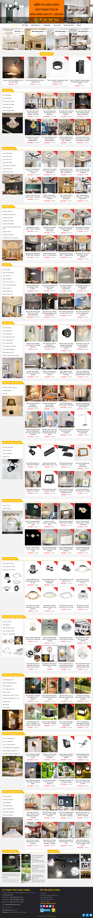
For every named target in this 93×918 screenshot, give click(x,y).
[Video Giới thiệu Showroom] (63, 866)
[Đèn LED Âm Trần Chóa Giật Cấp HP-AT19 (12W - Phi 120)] (83, 569)
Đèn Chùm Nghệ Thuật (8, 110)
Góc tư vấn (57, 25)
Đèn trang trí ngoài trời (13, 675)
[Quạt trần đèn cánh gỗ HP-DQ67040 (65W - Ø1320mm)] (66, 185)
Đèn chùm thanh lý (7, 796)
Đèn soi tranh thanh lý (8, 808)
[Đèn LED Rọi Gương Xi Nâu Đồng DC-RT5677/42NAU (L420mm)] (49, 537)
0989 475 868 (77, 20)
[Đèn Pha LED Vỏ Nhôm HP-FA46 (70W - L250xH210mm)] (83, 453)
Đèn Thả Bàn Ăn (7, 288)
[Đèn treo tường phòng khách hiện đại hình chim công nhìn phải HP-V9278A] (83, 361)
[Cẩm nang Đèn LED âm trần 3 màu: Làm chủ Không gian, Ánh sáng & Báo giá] (25, 868)
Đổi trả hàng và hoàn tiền (47, 899)
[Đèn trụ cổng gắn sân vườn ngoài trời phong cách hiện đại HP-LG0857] (83, 712)
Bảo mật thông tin (45, 901)
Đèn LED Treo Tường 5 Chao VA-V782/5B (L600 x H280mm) (33, 373)
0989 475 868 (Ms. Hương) (17, 899)
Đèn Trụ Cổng (6, 692)
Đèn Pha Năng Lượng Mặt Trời (10, 750)
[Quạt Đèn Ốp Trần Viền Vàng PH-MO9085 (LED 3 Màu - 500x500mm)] (66, 159)
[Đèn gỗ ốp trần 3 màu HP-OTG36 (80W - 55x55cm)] (83, 217)
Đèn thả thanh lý (7, 802)
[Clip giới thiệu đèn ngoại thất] (86, 866)
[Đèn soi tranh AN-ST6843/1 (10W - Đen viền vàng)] (49, 511)
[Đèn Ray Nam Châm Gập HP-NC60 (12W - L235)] (66, 453)
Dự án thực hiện (68, 25)
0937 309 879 (77, 18)
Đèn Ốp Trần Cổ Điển (8, 234)
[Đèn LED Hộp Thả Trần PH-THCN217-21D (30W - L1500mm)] (83, 627)
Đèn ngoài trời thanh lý (8, 812)
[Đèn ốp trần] (12, 250)
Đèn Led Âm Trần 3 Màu (9, 566)
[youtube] (47, 906)
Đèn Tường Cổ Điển (8, 343)
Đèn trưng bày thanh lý (12, 792)
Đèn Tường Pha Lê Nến (9, 337)
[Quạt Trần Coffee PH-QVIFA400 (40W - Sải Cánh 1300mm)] (49, 185)
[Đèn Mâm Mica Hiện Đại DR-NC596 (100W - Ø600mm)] (33, 243)
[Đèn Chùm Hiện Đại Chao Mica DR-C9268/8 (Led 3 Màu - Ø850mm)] (66, 127)
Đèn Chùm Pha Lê (7, 98)
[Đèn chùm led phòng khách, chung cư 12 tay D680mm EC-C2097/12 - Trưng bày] (33, 802)
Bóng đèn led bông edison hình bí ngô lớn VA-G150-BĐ (49, 665)
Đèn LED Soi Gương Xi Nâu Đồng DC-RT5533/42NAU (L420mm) (83, 549)
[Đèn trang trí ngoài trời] (12, 720)
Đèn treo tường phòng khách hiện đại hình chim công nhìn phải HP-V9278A (83, 373)
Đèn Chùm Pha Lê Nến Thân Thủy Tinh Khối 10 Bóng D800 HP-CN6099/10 (82, 112)
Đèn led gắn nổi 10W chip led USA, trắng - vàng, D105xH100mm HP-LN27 (83, 665)
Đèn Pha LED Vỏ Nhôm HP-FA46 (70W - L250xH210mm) (83, 464)
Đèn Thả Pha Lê (7, 275)
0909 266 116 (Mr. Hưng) (16, 902)
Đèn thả (7, 265)
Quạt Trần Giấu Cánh (8, 171)
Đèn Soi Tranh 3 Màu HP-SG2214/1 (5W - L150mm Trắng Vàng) (82, 523)
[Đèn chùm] (12, 123)
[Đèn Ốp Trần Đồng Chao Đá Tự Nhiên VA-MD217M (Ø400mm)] (66, 217)
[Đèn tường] (12, 368)
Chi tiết (32, 245)
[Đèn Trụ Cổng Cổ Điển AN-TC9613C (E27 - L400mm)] (49, 712)
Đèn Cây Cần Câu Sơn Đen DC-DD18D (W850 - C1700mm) (66, 431)
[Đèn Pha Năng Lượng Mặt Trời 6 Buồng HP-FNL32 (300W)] (66, 744)
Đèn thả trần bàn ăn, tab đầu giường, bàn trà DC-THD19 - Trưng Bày (83, 814)
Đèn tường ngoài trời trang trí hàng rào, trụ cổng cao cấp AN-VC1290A (33, 723)
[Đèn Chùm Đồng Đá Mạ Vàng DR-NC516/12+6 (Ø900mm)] (49, 101)
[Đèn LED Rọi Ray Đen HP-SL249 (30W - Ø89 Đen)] (33, 453)
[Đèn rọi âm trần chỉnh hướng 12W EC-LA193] (83, 595)
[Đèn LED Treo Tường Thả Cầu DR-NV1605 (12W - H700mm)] (49, 361)
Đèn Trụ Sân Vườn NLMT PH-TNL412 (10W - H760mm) (49, 782)
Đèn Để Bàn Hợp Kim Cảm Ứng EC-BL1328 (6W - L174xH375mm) (83, 431)
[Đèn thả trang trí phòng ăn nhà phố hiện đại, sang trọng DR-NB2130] (49, 302)
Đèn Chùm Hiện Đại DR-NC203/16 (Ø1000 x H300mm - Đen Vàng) (33, 112)
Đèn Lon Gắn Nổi (7, 621)
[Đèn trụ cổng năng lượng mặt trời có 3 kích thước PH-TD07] (83, 770)
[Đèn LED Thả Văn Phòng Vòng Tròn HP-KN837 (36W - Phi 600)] (49, 627)
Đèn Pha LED (6, 456)
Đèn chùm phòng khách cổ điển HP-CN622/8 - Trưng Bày (66, 841)
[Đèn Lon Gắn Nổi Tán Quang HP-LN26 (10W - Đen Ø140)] (57, 67)
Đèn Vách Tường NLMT (9, 738)
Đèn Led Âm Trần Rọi (8, 563)
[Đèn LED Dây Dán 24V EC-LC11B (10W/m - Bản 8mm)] (66, 627)
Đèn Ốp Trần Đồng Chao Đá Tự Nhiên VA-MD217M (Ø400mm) (66, 229)
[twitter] (50, 906)
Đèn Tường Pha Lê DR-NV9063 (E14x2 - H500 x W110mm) (66, 373)
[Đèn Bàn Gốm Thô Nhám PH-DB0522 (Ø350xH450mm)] (33, 393)
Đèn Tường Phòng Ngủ (8, 349)
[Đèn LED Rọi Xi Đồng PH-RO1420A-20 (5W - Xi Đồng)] (83, 479)
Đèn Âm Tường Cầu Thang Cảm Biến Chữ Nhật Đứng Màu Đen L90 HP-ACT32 (79, 81)
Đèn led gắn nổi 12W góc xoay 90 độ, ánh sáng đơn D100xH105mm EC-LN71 (66, 665)
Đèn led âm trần (10, 559)
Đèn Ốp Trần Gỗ (7, 231)
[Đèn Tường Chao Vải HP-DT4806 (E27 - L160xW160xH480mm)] (49, 334)
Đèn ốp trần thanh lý (8, 799)
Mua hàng (33, 245)
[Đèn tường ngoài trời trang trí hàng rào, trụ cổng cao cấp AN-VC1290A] (33, 712)
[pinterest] (53, 906)
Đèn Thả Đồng (6, 269)
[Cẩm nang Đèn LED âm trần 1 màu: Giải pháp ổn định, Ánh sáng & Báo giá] (25, 878)
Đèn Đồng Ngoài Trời (8, 679)
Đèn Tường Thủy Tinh (8, 352)
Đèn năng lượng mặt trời (13, 734)
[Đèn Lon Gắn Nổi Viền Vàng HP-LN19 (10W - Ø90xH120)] (33, 627)
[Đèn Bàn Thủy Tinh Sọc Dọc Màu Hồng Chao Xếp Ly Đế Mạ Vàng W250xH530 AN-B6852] (49, 419)
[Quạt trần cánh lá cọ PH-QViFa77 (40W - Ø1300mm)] (33, 185)
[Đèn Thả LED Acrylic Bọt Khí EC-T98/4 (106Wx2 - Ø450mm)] (49, 275)
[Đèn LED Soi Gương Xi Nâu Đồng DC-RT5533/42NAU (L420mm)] (83, 537)
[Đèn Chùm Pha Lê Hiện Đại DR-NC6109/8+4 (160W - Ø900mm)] (66, 101)
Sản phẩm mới (46, 54)
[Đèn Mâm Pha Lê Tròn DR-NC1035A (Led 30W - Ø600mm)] (83, 243)
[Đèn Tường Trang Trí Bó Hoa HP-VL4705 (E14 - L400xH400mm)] (83, 334)
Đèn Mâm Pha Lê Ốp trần (9, 214)
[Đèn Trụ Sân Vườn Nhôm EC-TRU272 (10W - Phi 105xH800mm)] (66, 712)
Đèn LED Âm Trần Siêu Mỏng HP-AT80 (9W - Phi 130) (49, 607)
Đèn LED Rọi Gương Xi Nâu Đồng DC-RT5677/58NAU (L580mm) (66, 549)
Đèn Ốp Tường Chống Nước (10, 683)
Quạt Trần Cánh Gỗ (7, 153)
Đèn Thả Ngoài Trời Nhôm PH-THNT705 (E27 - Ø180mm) (33, 697)
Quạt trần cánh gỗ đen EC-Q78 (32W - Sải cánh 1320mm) (33, 170)
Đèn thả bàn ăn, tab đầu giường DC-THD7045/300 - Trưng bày (49, 814)
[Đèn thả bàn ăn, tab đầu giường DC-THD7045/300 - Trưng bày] (49, 802)
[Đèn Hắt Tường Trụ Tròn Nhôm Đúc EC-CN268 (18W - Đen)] (66, 686)
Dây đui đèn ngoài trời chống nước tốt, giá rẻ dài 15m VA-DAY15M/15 (32, 665)
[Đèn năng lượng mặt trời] (12, 766)
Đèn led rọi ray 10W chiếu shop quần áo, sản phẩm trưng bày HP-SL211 (66, 491)
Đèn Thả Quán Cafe (8, 294)
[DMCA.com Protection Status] (52, 910)
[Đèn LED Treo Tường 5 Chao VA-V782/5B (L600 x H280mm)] (33, 361)
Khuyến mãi (47, 25)
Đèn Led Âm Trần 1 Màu (9, 569)
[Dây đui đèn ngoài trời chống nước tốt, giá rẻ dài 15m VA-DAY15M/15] (33, 654)
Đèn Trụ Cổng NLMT (8, 741)
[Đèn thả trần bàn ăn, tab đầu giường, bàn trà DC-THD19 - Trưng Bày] (83, 802)
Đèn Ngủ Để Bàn (7, 390)
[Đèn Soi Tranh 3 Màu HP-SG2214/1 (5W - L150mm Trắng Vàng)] (83, 511)
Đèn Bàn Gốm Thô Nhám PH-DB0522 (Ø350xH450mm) (32, 405)
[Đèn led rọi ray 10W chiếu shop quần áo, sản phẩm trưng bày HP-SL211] (66, 479)
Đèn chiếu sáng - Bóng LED (13, 617)
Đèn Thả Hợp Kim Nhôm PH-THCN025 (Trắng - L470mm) (32, 287)
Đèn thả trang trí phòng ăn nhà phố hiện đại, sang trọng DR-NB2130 (50, 313)
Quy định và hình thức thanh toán (49, 895)
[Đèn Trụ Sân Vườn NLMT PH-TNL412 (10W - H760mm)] (49, 770)
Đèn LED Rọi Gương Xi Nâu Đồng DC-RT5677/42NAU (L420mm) (50, 549)
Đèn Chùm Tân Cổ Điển (8, 104)
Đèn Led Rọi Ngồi (7, 453)
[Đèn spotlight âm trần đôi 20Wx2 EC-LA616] (66, 569)
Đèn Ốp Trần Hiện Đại (8, 223)
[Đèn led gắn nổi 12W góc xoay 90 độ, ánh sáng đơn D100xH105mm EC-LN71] (66, 654)
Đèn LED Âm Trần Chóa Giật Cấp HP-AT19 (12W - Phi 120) (83, 581)
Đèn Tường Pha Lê (7, 334)
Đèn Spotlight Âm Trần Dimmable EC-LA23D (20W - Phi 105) (33, 581)
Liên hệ (79, 25)
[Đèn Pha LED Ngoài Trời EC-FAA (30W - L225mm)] (49, 479)
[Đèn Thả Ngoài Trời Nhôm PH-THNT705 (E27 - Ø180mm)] (33, 686)
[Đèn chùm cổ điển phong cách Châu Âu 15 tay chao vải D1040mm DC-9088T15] (83, 127)
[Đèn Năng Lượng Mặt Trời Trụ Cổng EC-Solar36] (66, 770)
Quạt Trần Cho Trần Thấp (9, 165)
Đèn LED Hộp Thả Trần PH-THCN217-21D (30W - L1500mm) (83, 639)
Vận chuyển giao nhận (46, 897)
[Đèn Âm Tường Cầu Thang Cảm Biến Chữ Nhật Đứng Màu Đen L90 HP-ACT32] (79, 67)
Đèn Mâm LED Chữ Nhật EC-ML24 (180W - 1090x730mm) (49, 229)
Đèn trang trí (35, 25)
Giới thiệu (25, 25)
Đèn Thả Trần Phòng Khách (9, 285)
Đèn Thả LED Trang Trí (8, 282)
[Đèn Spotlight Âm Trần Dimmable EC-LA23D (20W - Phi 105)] (33, 569)
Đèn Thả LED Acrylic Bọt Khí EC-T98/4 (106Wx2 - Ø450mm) (49, 287)
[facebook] (41, 906)
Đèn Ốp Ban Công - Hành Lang (10, 238)
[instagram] (44, 906)
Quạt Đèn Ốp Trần (7, 168)
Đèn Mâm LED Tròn (8, 217)
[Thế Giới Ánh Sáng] (46, 11)
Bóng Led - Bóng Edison (9, 634)
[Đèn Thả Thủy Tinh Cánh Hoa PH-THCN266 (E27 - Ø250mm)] (83, 302)
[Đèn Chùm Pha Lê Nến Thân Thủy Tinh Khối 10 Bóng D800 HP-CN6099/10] (83, 101)
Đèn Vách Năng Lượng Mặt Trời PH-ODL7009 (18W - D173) (33, 755)
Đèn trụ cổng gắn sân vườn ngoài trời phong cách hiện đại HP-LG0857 (83, 723)
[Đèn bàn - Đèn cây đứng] (12, 406)
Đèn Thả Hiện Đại (7, 278)
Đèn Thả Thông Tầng (8, 272)
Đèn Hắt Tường (7, 327)
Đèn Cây (5, 393)
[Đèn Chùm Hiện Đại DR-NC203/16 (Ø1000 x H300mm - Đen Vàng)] (33, 101)
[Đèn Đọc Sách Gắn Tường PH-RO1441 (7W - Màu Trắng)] (13, 67)
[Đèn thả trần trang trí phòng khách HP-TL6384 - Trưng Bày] (33, 830)
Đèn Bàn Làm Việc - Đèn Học (10, 387)
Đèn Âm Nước (6, 707)
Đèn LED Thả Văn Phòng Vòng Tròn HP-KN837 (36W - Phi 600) (49, 639)
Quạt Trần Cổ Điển (7, 162)
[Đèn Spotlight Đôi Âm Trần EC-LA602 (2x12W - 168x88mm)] (49, 569)
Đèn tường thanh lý (7, 805)
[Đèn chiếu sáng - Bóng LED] (12, 646)
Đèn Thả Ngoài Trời (8, 686)
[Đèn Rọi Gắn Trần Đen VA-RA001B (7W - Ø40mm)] (33, 479)
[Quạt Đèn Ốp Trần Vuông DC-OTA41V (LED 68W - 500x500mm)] (49, 159)
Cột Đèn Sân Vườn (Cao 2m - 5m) (11, 698)
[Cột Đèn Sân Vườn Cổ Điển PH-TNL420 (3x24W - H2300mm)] (49, 744)
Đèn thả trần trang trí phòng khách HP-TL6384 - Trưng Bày (33, 841)
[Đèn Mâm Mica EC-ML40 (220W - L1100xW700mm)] (49, 243)
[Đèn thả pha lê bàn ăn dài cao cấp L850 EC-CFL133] (66, 302)
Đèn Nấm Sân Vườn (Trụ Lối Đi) (10, 695)
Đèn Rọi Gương (7, 508)
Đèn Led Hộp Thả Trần (8, 631)
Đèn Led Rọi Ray (7, 450)
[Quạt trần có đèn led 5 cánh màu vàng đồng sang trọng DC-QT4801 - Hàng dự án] (83, 830)
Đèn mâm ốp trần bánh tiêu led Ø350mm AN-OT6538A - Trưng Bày (49, 841)
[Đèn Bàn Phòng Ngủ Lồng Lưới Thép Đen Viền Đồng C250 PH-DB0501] (83, 393)
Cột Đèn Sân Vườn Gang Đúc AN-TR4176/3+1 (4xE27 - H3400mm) (82, 697)
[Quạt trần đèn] (12, 184)
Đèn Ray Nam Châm (8, 447)
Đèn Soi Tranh (6, 505)
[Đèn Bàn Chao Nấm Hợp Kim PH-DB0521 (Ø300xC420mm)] (49, 393)
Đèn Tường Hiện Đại (8, 340)
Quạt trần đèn (9, 148)
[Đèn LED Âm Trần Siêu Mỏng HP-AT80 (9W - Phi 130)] (49, 595)
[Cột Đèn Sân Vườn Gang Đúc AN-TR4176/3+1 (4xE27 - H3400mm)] (83, 686)
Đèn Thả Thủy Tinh (7, 291)
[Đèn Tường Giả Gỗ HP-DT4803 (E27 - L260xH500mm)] (35, 67)
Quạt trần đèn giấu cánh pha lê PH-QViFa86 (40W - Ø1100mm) (83, 170)
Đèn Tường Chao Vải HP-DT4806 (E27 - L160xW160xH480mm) (49, 345)
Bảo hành (43, 893)
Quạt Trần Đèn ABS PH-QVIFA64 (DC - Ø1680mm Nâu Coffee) (83, 197)
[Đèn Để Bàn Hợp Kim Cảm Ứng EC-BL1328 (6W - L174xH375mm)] (83, 419)
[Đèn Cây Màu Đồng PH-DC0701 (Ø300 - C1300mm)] (66, 393)
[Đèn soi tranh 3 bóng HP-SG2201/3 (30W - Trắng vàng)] (33, 537)
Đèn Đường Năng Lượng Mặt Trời (11, 747)
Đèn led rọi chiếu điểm (12, 442)
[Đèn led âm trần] (12, 582)
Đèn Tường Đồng (7, 330)
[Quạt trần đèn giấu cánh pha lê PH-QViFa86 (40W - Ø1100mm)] (83, 159)
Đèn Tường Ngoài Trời (8, 689)
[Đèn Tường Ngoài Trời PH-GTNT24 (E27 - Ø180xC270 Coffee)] (49, 686)
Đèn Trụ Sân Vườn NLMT (9, 744)
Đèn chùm (7, 90)
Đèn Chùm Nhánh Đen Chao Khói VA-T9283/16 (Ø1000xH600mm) (49, 138)
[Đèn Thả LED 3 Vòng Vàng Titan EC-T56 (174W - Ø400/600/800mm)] (33, 302)
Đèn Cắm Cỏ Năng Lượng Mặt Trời (11, 753)
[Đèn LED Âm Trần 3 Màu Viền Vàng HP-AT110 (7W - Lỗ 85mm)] (33, 595)
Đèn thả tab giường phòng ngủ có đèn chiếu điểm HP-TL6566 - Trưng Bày (66, 814)
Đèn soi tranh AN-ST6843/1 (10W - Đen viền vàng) (50, 523)
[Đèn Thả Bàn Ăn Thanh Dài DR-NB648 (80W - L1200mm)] (83, 275)
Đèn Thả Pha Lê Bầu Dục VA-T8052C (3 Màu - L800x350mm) (66, 287)
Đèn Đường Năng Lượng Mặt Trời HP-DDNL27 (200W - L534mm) (82, 755)
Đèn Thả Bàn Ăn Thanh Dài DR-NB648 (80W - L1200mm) (83, 287)
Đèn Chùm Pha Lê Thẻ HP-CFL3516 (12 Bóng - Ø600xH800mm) (33, 138)
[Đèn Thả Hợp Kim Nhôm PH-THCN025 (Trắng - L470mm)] (33, 275)
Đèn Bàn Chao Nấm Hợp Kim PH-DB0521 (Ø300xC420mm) (49, 405)
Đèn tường (8, 323)
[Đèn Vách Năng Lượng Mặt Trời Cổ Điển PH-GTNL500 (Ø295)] (33, 770)
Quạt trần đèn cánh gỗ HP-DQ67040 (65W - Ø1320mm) (66, 197)
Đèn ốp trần (8, 207)
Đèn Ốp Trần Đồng (7, 211)
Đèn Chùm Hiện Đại (7, 107)
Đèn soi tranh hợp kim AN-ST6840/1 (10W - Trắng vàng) (33, 523)
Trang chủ (15, 25)
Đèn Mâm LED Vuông (8, 220)
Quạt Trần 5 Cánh (7, 156)
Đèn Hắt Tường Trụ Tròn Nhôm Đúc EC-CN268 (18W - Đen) (66, 697)
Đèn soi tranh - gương (12, 501)
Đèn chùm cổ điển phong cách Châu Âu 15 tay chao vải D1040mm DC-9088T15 (83, 138)
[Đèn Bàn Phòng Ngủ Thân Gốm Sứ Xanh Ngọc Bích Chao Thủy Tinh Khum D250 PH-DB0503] (33, 419)
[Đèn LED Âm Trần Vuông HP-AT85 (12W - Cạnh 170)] (66, 595)
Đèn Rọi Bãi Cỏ (6, 701)
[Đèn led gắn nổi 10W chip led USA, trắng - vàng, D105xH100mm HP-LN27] (83, 654)
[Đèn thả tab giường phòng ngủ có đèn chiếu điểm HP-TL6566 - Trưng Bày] (66, 802)
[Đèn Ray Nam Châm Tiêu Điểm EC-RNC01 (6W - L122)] (49, 453)
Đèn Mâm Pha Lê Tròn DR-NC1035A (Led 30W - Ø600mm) (83, 255)
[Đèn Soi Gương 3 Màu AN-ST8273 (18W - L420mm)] (66, 511)
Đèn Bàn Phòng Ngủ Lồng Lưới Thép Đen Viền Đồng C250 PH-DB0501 (83, 405)
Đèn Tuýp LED (6, 624)
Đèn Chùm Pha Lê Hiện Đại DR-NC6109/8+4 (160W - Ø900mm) (66, 112)
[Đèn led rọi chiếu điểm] (12, 469)
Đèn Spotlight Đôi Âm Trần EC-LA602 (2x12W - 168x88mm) (49, 581)
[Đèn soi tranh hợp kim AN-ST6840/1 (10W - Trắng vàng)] (33, 511)
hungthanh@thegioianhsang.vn (12, 904)
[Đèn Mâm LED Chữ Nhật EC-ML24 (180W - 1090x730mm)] (49, 217)
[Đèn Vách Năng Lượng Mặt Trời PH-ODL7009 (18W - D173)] (33, 744)
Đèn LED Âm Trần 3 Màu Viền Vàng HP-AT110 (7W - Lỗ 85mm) (33, 607)
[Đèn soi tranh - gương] (12, 522)
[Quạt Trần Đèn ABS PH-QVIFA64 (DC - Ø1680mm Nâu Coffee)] (83, 185)
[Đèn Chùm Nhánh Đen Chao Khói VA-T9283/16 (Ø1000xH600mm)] (49, 127)
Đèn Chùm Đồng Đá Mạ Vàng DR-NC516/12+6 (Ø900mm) (49, 112)
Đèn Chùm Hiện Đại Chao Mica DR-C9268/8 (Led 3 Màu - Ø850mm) (66, 138)
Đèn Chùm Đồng (7, 95)
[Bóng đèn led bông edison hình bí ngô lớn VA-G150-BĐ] (49, 654)
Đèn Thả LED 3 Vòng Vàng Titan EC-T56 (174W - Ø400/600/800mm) (33, 313)
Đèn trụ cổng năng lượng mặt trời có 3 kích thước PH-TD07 (83, 782)
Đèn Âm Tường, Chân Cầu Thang (11, 355)
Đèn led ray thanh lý (8, 815)
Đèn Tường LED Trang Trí (9, 346)
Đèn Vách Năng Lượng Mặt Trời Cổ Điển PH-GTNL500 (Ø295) (33, 782)
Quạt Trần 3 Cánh (7, 159)
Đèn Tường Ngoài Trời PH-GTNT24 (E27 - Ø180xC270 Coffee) (49, 697)
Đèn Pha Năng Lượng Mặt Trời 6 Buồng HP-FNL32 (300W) (66, 755)
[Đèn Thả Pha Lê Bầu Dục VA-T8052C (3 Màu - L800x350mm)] (66, 275)
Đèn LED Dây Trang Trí (8, 627)
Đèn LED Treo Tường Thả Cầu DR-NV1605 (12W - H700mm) (49, 373)
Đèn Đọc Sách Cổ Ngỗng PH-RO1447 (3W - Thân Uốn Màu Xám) (33, 345)
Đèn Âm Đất (6, 704)
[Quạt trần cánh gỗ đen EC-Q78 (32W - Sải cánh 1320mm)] (33, 159)
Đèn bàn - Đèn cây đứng (12, 383)
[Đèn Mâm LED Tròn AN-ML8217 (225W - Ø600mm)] (33, 217)
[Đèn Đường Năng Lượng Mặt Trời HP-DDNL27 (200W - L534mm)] (83, 744)
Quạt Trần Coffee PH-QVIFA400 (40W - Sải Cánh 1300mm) (50, 197)
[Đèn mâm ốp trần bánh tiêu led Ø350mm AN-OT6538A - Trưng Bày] (49, 830)
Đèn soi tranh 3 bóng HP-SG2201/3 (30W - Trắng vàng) (33, 549)
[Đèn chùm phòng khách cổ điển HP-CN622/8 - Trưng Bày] (66, 830)
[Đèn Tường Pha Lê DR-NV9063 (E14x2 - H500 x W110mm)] (66, 361)
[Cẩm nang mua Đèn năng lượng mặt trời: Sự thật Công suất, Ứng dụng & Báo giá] (11, 863)
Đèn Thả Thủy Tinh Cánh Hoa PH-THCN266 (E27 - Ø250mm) (82, 313)
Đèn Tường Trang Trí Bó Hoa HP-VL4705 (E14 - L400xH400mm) (82, 345)
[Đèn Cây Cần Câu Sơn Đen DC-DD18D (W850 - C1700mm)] (66, 419)
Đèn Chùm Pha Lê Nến (8, 101)
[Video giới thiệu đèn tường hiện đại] (86, 874)
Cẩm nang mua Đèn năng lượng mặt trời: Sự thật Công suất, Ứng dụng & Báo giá (11, 875)
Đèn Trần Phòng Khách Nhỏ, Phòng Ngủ (11, 227)
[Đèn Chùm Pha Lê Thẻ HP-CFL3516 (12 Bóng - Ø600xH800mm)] (33, 127)
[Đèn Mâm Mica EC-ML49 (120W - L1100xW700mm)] (66, 243)
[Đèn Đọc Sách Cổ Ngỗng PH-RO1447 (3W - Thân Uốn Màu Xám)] (33, 334)
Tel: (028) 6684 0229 (7, 895)
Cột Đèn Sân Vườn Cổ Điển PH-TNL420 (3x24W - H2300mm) (49, 755)
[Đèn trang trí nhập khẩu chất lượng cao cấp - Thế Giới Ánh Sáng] (46, 20)
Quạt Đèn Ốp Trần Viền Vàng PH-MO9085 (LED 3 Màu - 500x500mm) (66, 170)
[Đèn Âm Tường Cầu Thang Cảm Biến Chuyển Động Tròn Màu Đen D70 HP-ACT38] (66, 334)
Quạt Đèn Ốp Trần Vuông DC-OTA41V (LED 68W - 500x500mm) (49, 170)
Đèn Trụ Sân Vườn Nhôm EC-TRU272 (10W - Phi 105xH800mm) (66, 723)
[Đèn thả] (12, 306)
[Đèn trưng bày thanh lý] (12, 827)
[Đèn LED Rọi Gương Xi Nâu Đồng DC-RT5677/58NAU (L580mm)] (66, 537)
